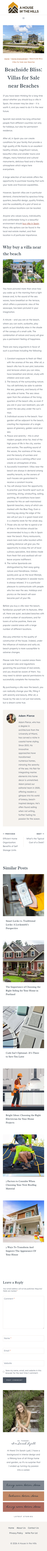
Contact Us (33, 1528)
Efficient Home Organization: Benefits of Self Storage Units (10, 842)
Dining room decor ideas (23, 1507)
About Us (21, 1528)
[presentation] (23, 895)
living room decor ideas (23, 1485)
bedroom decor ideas (23, 1496)
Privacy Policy (16, 1533)
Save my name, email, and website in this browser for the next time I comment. (23, 1371)
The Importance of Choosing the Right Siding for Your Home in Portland (23, 990)
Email (7, 1350)
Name (7, 1338)
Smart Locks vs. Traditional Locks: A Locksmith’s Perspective (20, 924)
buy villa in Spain (31, 223)
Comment (9, 1298)
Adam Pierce (26, 715)
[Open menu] (23, 18)
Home (11, 1528)
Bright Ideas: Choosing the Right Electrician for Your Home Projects (23, 1119)
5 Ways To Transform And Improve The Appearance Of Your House (21, 1251)
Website (8, 1363)
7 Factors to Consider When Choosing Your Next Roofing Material (21, 1185)
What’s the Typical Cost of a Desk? (35, 838)
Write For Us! (31, 1533)
